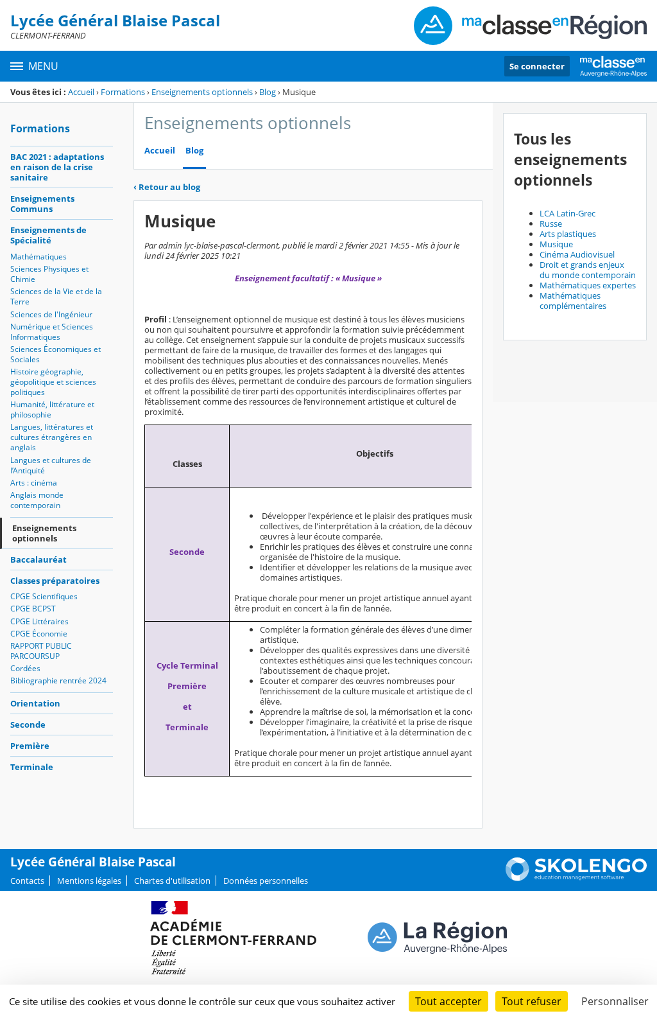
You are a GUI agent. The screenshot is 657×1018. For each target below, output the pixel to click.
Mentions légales (89, 880)
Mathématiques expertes (588, 285)
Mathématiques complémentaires (573, 301)
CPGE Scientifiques (44, 596)
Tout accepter (448, 1001)
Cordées (25, 668)
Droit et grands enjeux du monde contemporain (588, 270)
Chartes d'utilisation (172, 880)
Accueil (81, 92)
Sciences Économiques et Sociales (55, 354)
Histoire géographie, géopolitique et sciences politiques (53, 382)
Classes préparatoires (54, 580)
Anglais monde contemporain (37, 500)
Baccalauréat (38, 559)
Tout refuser (531, 1001)
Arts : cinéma (33, 482)
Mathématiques (38, 256)
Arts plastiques (568, 234)
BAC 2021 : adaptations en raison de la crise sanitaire (57, 167)
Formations (123, 92)
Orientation (35, 703)
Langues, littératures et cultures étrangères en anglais (51, 437)
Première (29, 745)
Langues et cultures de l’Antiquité (50, 465)
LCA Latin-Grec (567, 213)
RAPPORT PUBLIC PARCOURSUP (41, 651)
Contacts (27, 880)
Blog (267, 92)
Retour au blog (166, 187)
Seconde (28, 724)
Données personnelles (265, 880)
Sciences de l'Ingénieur (51, 314)
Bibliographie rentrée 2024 (58, 680)
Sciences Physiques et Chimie (49, 274)
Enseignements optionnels (202, 92)
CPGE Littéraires (39, 621)
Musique (556, 244)
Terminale (31, 767)
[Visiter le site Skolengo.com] (576, 878)
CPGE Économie (38, 633)
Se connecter (537, 66)
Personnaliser (615, 1001)
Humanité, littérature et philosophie (52, 409)
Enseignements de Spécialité (48, 235)
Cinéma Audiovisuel (577, 254)
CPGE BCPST (33, 608)
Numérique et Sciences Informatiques (51, 331)
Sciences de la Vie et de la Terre (56, 296)
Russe (551, 223)
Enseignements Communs (42, 204)
